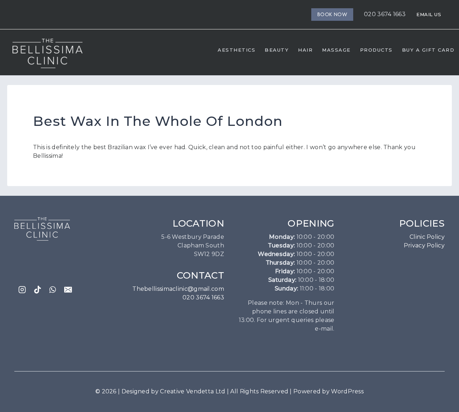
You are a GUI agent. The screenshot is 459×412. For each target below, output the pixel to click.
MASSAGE (336, 50)
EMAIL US (428, 14)
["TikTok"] (37, 290)
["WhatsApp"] (53, 290)
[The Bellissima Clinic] (47, 53)
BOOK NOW (332, 14)
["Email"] (68, 290)
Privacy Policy (424, 245)
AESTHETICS (236, 50)
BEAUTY (277, 50)
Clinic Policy (427, 236)
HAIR (305, 50)
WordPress (347, 391)
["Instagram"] (22, 290)
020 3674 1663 (385, 14)
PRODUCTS (376, 50)
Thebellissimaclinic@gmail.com (178, 288)
